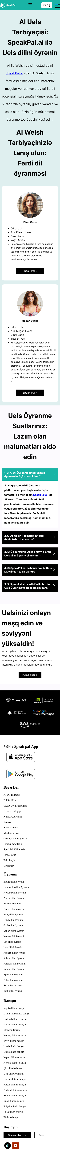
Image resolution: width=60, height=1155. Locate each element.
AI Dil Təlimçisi (12, 794)
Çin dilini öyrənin (12, 941)
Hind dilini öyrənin (13, 920)
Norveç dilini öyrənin (14, 909)
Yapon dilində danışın (14, 1057)
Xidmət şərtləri (11, 827)
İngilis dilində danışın (14, 1008)
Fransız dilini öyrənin (14, 952)
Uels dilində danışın (14, 1073)
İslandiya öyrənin (12, 903)
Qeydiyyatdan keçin (17, 1135)
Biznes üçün (10, 854)
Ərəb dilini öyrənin (13, 925)
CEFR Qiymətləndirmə (15, 805)
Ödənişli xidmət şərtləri (15, 838)
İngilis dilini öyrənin (14, 881)
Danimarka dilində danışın (17, 1013)
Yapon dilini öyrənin (14, 930)
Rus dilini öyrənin (13, 985)
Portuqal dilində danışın (15, 1090)
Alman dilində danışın (15, 1024)
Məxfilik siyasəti (12, 833)
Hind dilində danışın (14, 1046)
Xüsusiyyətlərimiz (13, 816)
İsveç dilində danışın (14, 1041)
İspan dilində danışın (14, 1101)
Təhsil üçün (9, 860)
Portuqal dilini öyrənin (15, 963)
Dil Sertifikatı (10, 800)
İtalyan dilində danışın (15, 1084)
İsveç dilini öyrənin (13, 914)
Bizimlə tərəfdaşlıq (13, 844)
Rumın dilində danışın (15, 1095)
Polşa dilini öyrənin (13, 980)
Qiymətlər (9, 865)
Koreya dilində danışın (15, 1062)
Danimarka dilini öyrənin (16, 887)
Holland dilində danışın (15, 1019)
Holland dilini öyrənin (15, 892)
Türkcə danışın (11, 1117)
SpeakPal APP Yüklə (14, 849)
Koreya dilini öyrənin (14, 936)
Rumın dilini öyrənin (14, 969)
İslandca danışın (12, 1030)
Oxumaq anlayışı (12, 811)
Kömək (7, 822)
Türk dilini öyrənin (13, 991)
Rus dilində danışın (13, 1112)
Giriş (46, 5)
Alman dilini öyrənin (14, 898)
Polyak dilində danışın (15, 1106)
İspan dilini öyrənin (13, 974)
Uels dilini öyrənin (13, 947)
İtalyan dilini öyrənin (14, 958)
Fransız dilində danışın (15, 1079)
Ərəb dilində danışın (14, 1051)
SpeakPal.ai (14, 73)
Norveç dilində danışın (15, 1035)
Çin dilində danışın (13, 1068)
